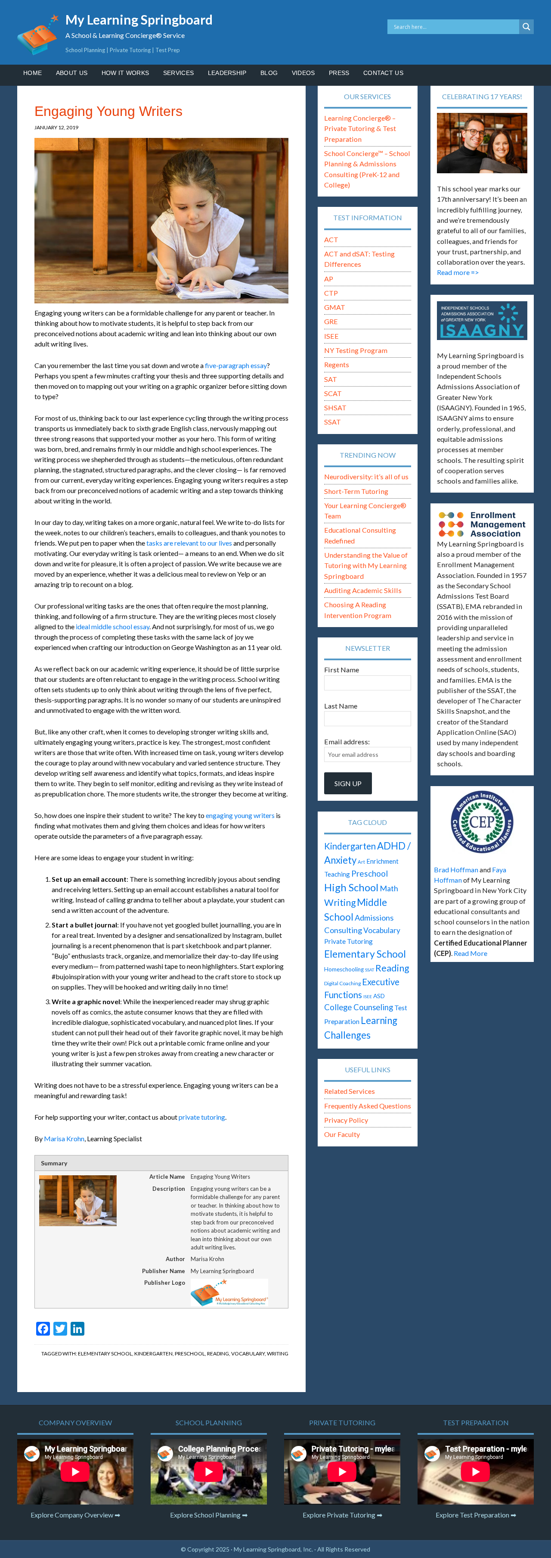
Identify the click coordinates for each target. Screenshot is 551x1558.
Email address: (347, 741)
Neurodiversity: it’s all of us (366, 476)
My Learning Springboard (139, 19)
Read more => (458, 272)
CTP (331, 293)
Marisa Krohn (64, 1138)
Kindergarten (153, 1353)
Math (389, 888)
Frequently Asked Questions (367, 1106)
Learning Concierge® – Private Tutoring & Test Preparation (360, 128)
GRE (331, 321)
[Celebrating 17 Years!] (482, 143)
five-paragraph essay (236, 365)
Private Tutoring (348, 941)
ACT (331, 239)
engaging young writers (240, 815)
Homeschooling (344, 969)
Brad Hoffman (456, 869)
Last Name (340, 706)
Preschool (190, 1353)
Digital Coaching (342, 983)
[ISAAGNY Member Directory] (482, 320)
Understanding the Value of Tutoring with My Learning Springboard (366, 565)
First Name (341, 669)
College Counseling (358, 1007)
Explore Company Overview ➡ (75, 1515)
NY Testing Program (355, 350)
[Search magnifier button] (526, 26)
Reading (218, 1353)
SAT (330, 379)
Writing (277, 1353)
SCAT (333, 393)
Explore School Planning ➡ (209, 1515)
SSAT (332, 422)
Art (361, 862)
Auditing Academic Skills (363, 590)
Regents (336, 364)
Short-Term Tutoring (356, 491)
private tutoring (202, 1117)
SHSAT (335, 407)
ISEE (331, 336)
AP (328, 279)
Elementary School (105, 1353)
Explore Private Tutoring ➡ (342, 1515)
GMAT (334, 307)
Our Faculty (342, 1134)
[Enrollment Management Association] (482, 524)
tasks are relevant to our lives (189, 543)
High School (351, 887)
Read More (470, 953)
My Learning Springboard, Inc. (273, 1549)
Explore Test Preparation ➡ (476, 1515)
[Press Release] (482, 822)
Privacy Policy (346, 1120)
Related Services (349, 1091)
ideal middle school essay (112, 626)
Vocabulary (248, 1353)
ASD (379, 995)
